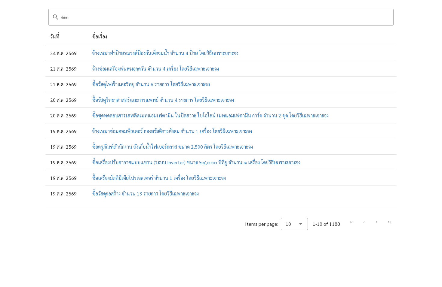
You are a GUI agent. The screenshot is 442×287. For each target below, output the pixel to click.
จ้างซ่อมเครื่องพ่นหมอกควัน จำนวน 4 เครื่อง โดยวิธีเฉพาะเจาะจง (155, 68)
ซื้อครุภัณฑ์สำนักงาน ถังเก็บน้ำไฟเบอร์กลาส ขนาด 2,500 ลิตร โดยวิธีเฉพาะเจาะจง (172, 147)
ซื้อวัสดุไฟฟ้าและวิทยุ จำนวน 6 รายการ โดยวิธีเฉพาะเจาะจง (151, 84)
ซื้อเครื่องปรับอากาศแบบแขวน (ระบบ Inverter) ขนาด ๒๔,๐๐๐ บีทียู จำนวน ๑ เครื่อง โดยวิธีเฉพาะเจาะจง (196, 162)
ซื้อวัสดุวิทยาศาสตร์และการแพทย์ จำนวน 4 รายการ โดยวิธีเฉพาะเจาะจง (163, 100)
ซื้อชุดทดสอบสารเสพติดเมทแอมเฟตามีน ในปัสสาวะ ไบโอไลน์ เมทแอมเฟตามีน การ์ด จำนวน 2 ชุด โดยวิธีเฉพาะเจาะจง (210, 115)
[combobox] (294, 224)
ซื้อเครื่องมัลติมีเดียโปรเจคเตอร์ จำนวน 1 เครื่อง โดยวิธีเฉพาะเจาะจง (159, 178)
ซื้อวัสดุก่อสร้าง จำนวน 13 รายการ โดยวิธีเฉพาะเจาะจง (145, 193)
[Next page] (376, 222)
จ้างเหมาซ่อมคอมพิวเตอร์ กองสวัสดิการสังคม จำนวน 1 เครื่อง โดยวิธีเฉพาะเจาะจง (172, 131)
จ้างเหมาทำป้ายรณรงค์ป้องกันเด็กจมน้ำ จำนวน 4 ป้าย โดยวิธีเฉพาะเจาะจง (165, 53)
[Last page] (389, 222)
